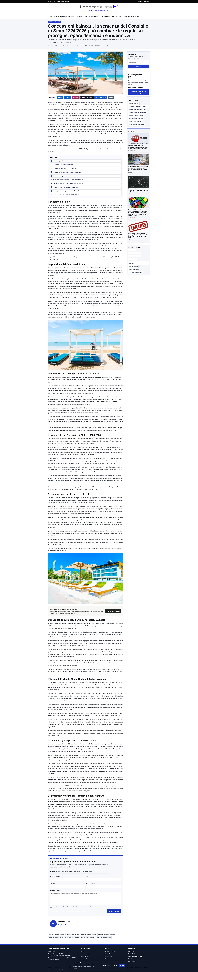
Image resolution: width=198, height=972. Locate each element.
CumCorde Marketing (62, 970)
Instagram (75, 97)
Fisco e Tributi (110, 16)
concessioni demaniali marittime (88, 934)
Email (87, 876)
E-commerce (80, 16)
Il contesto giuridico (57, 161)
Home (49, 1)
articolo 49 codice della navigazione (106, 934)
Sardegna (136, 16)
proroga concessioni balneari (56, 937)
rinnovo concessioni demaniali (72, 937)
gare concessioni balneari (87, 937)
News (53, 45)
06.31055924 (132, 87)
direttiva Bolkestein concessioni (103, 937)
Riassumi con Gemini (100, 97)
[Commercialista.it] (99, 8)
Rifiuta (115, 965)
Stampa (111, 97)
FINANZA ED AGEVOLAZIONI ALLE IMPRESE (137, 262)
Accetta (122, 965)
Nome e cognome (55, 876)
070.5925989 (140, 87)
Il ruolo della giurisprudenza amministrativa (64, 187)
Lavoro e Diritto (132, 259)
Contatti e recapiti (56, 1)
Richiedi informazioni (113, 611)
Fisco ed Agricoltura (100, 16)
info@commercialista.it (54, 951)
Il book (106, 958)
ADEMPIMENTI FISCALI (134, 253)
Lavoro (131, 16)
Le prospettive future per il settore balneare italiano (67, 191)
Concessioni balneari (61, 45)
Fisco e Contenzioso (89, 16)
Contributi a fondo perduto (68, 16)
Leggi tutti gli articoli (64, 925)
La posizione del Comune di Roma (62, 164)
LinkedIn (60, 97)
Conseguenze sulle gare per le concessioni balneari (67, 179)
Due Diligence (132, 961)
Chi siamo (50, 16)
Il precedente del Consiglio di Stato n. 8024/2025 (66, 172)
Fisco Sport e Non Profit (122, 16)
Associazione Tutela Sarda (135, 956)
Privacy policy (84, 958)
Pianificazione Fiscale (134, 958)
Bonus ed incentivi (133, 266)
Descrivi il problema (55, 890)
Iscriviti (138, 66)
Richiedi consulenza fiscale (138, 92)
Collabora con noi (65, 1)
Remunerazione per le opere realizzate (63, 176)
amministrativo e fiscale (134, 256)
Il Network (131, 951)
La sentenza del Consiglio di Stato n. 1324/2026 (65, 168)
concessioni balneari (54, 934)
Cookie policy (106, 965)
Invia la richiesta (114, 911)
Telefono (52, 883)
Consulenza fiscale (109, 951)
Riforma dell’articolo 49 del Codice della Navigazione (67, 183)
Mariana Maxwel (61, 42)
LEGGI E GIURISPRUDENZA (135, 272)
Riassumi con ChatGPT (86, 97)
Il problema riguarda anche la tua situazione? (65, 194)
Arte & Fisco (57, 16)
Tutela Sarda (131, 954)
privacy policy (61, 906)
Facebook (67, 97)
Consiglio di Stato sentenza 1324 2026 (69, 934)
